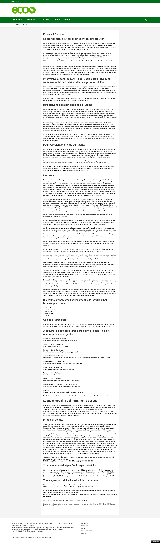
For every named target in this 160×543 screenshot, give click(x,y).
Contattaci (40, 531)
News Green (17, 20)
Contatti (83, 528)
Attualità (67, 20)
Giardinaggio (30, 20)
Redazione (84, 526)
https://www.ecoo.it (49, 59)
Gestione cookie (155, 541)
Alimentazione (44, 20)
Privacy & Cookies (87, 531)
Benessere (57, 20)
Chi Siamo (84, 523)
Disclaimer (84, 533)
